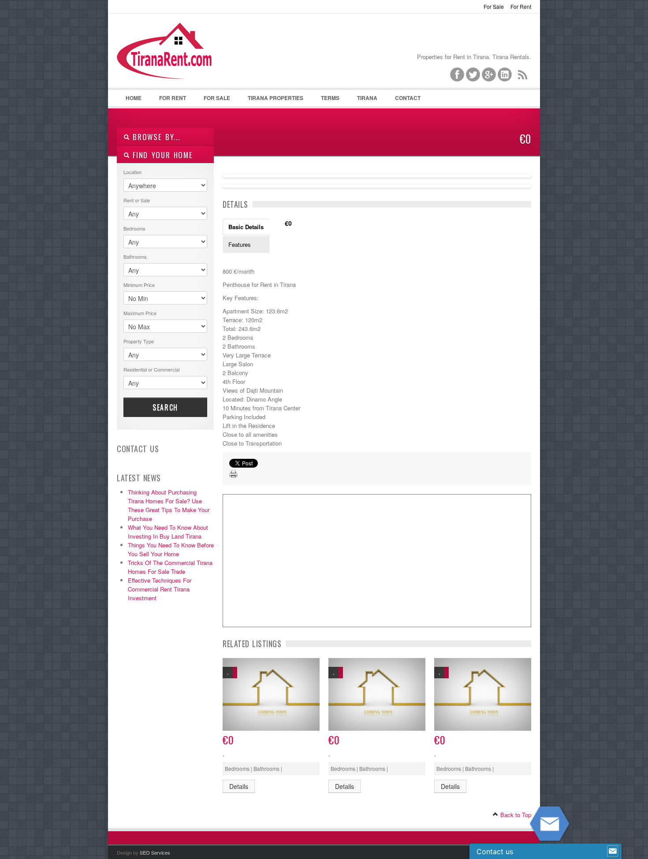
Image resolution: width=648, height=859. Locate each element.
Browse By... (155, 136)
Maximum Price (139, 312)
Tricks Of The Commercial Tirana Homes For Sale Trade (170, 567)
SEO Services (155, 852)
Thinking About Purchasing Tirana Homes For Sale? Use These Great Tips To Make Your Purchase (168, 505)
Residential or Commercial (151, 369)
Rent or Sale (136, 200)
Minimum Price (139, 284)
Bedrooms (134, 228)
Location (132, 171)
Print (233, 474)
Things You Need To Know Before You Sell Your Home (171, 549)
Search (165, 407)
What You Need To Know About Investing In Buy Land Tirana (168, 531)
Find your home (161, 154)
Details (238, 786)
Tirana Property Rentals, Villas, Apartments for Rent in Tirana (168, 57)
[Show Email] (612, 851)
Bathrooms (135, 256)
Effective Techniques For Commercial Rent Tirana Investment (159, 589)
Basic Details (246, 227)
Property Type (138, 341)
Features (239, 244)
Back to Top (515, 815)
